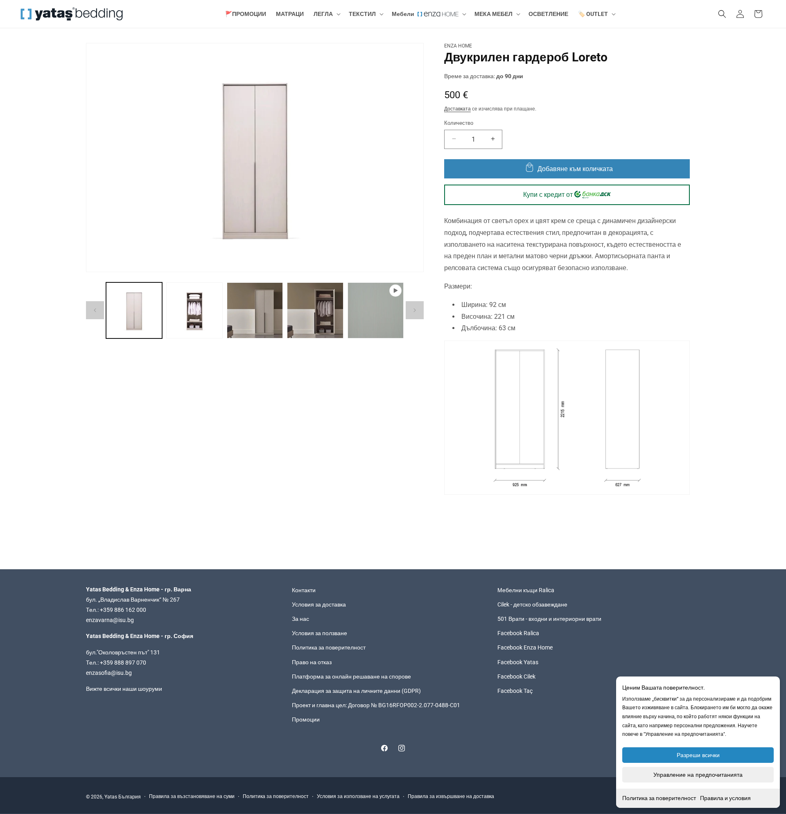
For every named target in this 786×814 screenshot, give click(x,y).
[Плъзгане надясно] (415, 310)
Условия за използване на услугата (358, 797)
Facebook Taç (515, 691)
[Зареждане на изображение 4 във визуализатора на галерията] (315, 310)
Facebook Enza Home (525, 648)
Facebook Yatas (517, 662)
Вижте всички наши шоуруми (124, 689)
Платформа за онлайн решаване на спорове (351, 676)
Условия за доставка (319, 605)
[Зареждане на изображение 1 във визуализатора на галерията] (134, 310)
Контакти (304, 590)
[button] (326, 14)
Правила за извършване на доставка (451, 797)
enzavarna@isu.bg (110, 620)
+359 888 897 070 (123, 662)
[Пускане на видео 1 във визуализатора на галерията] (376, 310)
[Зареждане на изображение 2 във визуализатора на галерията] (194, 310)
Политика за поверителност (659, 798)
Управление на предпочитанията (698, 774)
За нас (300, 619)
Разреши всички (698, 755)
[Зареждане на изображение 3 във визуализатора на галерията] (255, 310)
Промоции (306, 720)
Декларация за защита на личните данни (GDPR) (356, 691)
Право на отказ (312, 662)
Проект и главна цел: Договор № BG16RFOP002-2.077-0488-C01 (376, 705)
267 (175, 600)
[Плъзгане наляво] (95, 310)
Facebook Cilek (516, 676)
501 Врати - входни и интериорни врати (549, 619)
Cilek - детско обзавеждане (532, 605)
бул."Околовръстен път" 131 (123, 652)
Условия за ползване (319, 633)
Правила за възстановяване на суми (192, 797)
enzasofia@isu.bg (109, 673)
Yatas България (122, 797)
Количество (458, 123)
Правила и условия (725, 798)
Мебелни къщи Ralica (525, 590)
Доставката (457, 108)
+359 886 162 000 (123, 610)
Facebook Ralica (518, 633)
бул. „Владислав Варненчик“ (124, 600)
